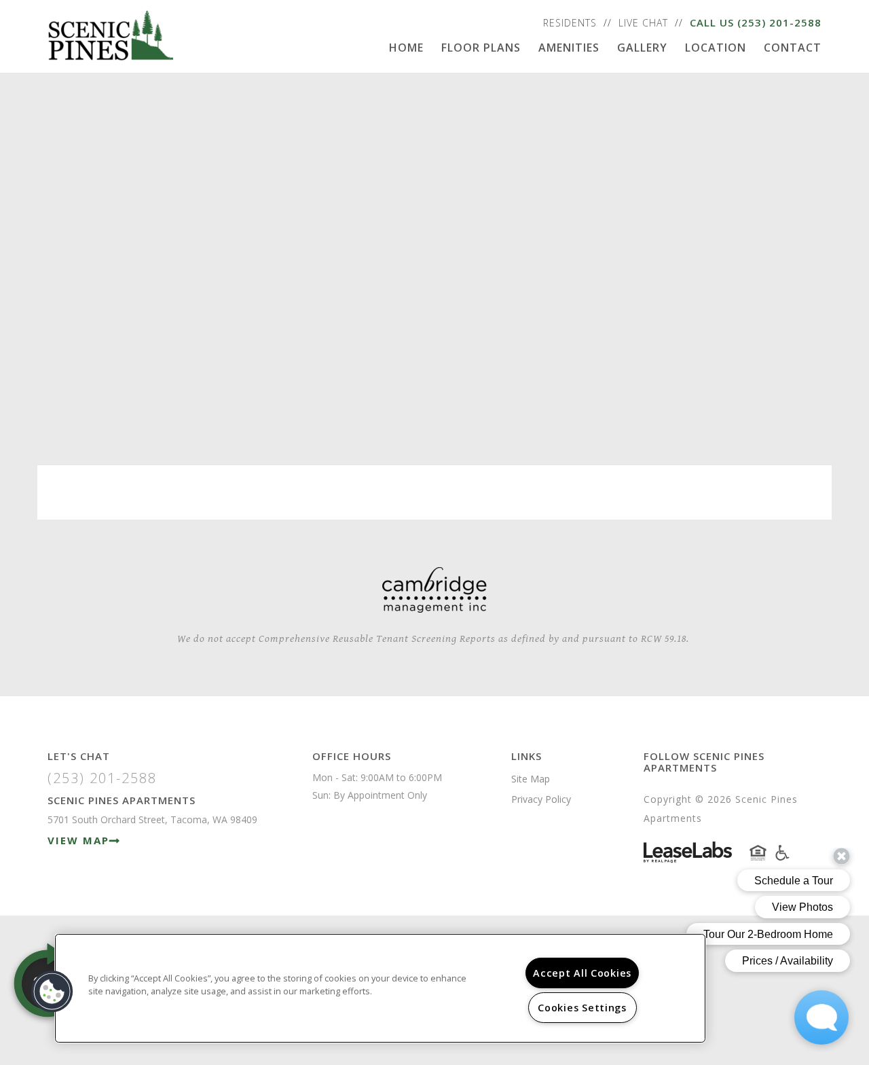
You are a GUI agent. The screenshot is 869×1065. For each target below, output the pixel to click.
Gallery (642, 47)
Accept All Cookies (582, 973)
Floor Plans (481, 47)
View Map (78, 840)
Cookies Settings (582, 1007)
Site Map (530, 778)
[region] (380, 988)
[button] (52, 991)
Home (406, 47)
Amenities (568, 47)
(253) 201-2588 (779, 22)
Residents (570, 22)
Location (715, 47)
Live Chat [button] (643, 22)
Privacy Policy (541, 799)
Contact (792, 47)
